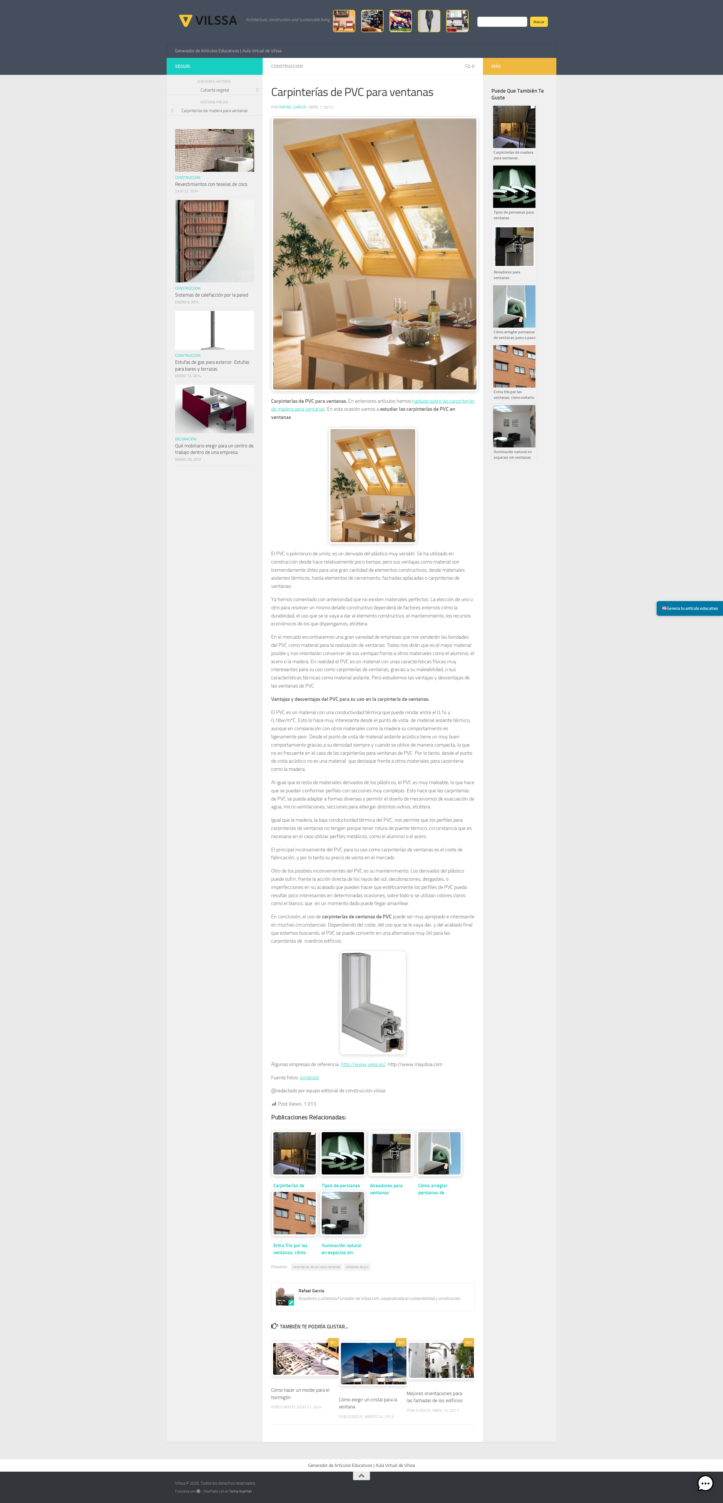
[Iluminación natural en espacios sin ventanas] (342, 1212)
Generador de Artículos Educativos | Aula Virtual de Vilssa (228, 50)
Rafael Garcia (292, 107)
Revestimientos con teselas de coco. (212, 184)
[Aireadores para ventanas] (390, 1152)
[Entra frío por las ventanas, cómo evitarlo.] (294, 1212)
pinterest (309, 1077)
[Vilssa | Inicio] (207, 19)
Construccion (287, 66)
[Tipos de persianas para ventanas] (342, 1152)
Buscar (539, 21)
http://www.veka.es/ (363, 1064)
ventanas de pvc (357, 1267)
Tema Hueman (240, 1491)
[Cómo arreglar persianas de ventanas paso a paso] (439, 1152)
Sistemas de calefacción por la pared (211, 295)
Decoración (185, 439)
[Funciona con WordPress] (198, 1491)
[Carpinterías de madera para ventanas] (294, 1152)
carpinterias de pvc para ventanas (316, 1267)
